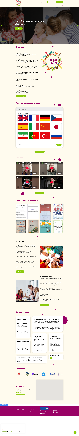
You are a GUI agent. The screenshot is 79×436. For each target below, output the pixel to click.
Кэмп (34, 4)
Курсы (30, 4)
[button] (59, 2)
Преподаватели (49, 4)
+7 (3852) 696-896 (29, 2)
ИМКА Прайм (4, 404)
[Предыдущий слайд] (1, 25)
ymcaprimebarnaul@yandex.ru (20, 393)
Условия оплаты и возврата (19, 411)
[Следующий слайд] (77, 25)
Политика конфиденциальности (20, 407)
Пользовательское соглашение (20, 409)
